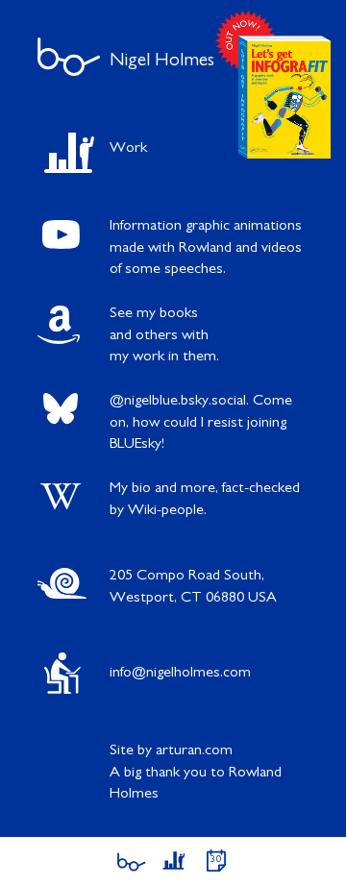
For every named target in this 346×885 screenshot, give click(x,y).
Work (128, 148)
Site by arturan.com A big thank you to (196, 772)
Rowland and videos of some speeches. (206, 247)
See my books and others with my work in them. (164, 335)
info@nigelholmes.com (180, 672)
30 (216, 859)
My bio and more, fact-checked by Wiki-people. (205, 498)
